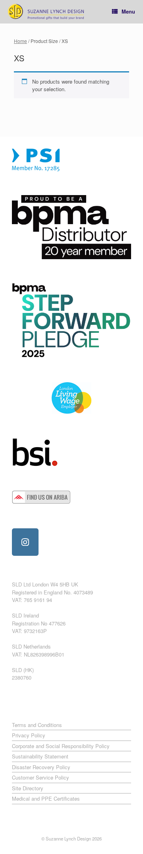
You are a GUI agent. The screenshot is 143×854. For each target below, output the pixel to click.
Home (20, 40)
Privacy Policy (28, 735)
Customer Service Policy (40, 777)
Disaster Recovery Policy (41, 767)
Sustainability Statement (40, 756)
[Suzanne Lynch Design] (46, 12)
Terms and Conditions (37, 725)
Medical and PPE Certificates (46, 798)
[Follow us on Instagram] (25, 542)
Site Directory (27, 788)
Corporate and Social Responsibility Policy (61, 746)
